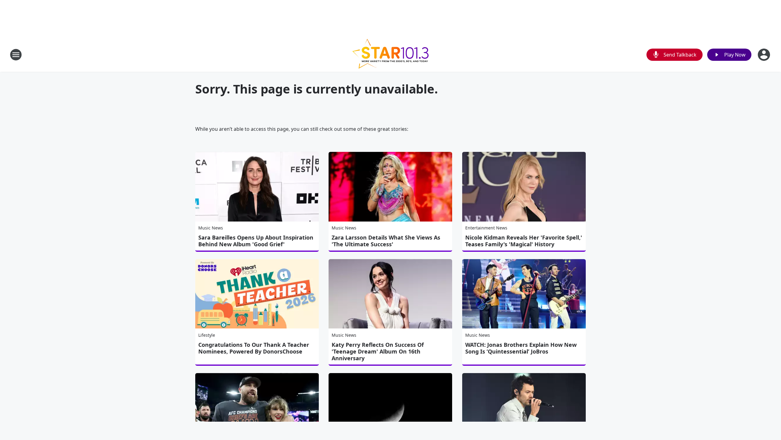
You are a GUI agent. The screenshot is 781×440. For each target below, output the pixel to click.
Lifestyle (206, 335)
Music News (210, 228)
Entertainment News (486, 228)
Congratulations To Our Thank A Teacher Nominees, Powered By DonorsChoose (253, 348)
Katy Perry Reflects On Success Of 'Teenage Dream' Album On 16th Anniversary (378, 351)
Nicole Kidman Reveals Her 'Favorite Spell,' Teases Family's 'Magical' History (523, 241)
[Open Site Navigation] (16, 55)
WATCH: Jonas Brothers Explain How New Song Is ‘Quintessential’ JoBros (521, 348)
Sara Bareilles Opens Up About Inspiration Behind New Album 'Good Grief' (255, 241)
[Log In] (764, 55)
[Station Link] (390, 54)
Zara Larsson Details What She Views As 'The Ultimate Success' (386, 241)
